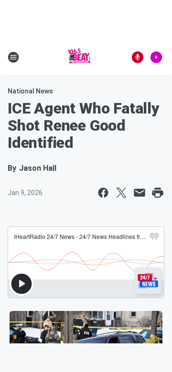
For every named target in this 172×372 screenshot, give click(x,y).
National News (30, 91)
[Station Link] (79, 57)
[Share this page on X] (121, 192)
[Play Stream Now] (156, 57)
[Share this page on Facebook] (103, 192)
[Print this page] (157, 192)
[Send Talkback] (137, 57)
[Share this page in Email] (139, 192)
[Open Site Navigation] (13, 57)
